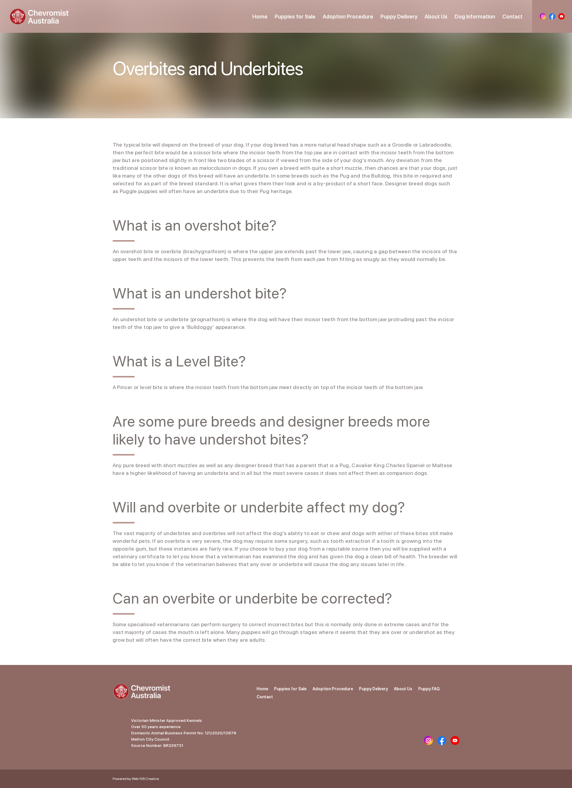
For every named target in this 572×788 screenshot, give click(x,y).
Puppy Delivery (398, 16)
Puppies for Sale (295, 16)
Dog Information (475, 16)
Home (260, 16)
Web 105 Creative (145, 779)
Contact (512, 16)
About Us (436, 16)
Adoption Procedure (348, 16)
